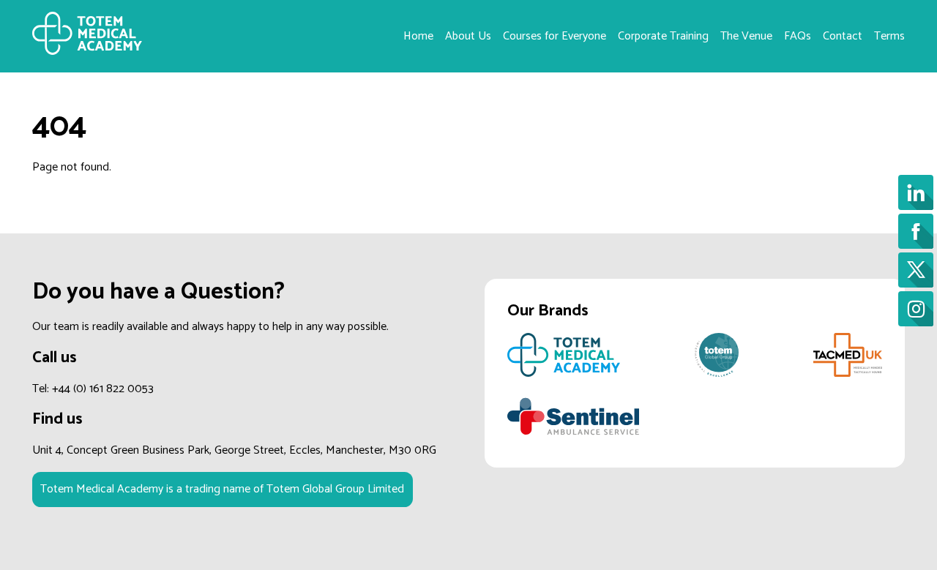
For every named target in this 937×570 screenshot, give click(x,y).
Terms (889, 36)
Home (418, 36)
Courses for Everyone (554, 36)
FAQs (797, 36)
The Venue (746, 36)
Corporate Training (663, 36)
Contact (842, 36)
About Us (468, 36)
